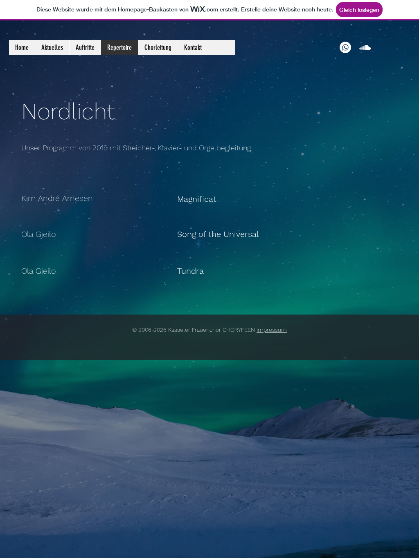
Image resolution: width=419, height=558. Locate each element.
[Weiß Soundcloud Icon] (365, 47)
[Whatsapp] (345, 47)
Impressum (272, 329)
